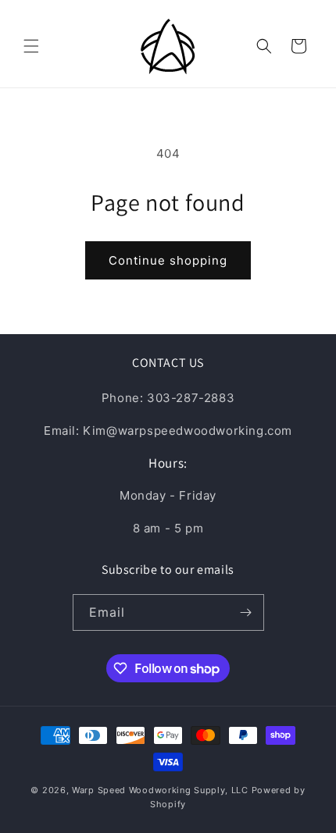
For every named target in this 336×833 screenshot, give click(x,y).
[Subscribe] (246, 612)
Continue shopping (168, 260)
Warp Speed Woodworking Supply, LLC (160, 790)
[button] (31, 46)
